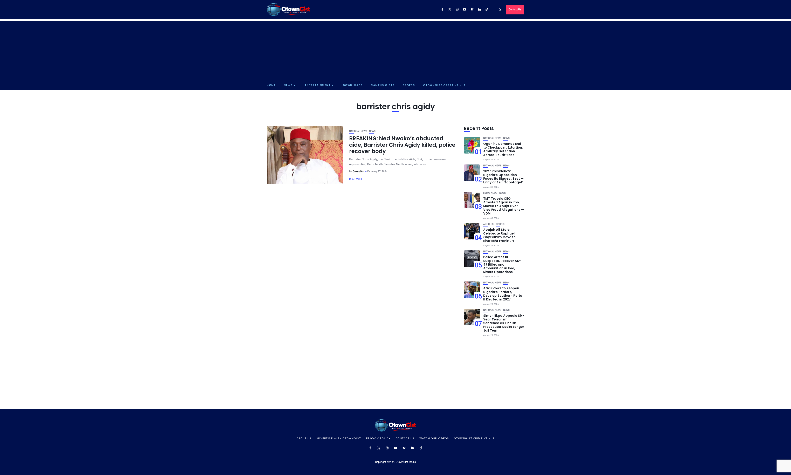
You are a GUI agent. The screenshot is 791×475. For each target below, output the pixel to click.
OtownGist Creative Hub (444, 85)
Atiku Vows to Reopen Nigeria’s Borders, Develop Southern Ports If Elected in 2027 (502, 293)
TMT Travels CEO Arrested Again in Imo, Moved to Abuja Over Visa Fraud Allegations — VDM (503, 206)
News (288, 85)
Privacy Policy (378, 438)
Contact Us (515, 9)
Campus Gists (382, 85)
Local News (490, 193)
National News (358, 131)
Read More (356, 179)
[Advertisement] (395, 50)
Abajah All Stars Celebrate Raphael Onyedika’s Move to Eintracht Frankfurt (499, 235)
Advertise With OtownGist (338, 438)
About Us (304, 438)
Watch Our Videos (434, 438)
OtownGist (358, 171)
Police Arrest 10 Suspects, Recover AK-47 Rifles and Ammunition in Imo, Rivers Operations (502, 264)
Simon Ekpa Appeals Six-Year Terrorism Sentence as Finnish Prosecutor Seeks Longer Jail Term (503, 323)
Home (271, 85)
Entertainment (318, 85)
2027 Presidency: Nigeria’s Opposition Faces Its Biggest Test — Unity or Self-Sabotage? (503, 176)
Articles (488, 224)
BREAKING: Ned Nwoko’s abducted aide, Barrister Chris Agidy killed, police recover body (402, 145)
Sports (409, 85)
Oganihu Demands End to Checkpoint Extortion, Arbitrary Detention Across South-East (503, 149)
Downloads (353, 85)
